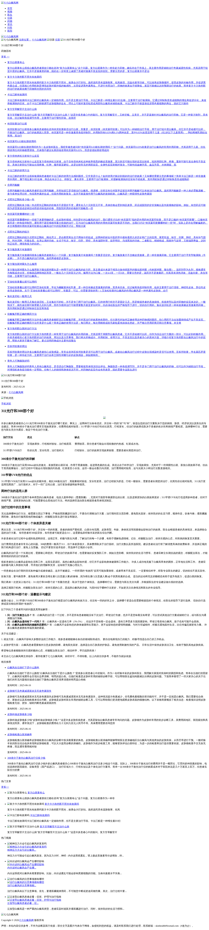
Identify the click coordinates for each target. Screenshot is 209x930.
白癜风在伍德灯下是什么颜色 (23, 667)
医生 (9, 14)
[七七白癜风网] (9, 36)
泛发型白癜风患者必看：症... (23, 903)
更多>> (5, 787)
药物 (9, 21)
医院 (9, 31)
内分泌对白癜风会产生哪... (21, 867)
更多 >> (5, 56)
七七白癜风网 (39, 39)
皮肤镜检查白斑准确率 (19, 734)
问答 (9, 27)
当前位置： (25, 39)
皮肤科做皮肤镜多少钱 (19, 714)
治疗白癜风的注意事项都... (21, 885)
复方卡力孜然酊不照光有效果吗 (62, 804)
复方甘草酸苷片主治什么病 (54, 826)
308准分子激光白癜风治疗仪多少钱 (26, 758)
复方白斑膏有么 (36, 792)
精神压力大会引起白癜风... (21, 850)
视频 (9, 11)
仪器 (9, 18)
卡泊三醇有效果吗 (40, 815)
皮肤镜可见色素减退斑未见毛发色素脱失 (29, 691)
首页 (9, 8)
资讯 (9, 24)
